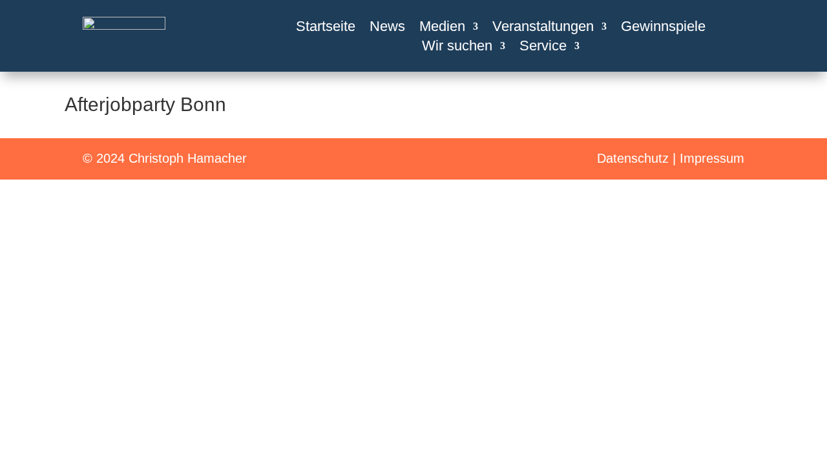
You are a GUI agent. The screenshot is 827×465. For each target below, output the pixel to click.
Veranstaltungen (543, 28)
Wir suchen (457, 47)
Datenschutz (633, 158)
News (387, 28)
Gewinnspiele (663, 28)
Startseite (325, 28)
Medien (442, 28)
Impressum (712, 158)
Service (543, 47)
